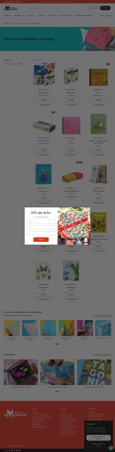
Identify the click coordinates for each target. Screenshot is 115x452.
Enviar (41, 240)
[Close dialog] (88, 209)
